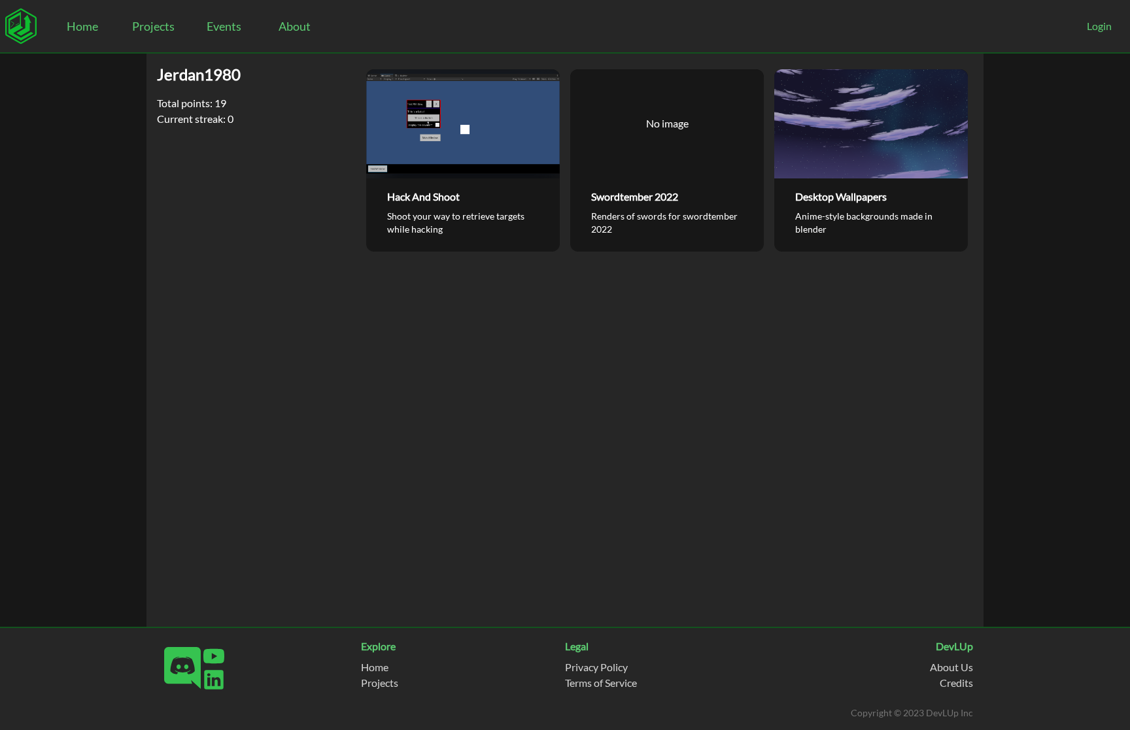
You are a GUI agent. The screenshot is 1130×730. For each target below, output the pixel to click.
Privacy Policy (596, 667)
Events (224, 26)
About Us (951, 667)
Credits (956, 682)
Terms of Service (601, 682)
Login (1099, 26)
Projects (153, 26)
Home (82, 26)
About (295, 26)
